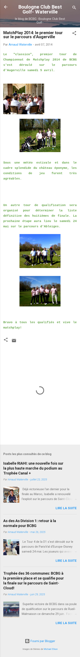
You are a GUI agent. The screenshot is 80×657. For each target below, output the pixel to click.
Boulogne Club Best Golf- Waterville (40, 9)
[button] (74, 34)
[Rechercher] (74, 8)
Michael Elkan (51, 649)
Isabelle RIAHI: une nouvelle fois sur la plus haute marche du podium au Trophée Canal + (33, 468)
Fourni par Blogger (42, 641)
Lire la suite (66, 508)
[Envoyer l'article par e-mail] (13, 342)
